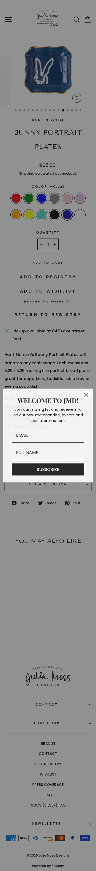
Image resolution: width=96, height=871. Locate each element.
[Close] (86, 395)
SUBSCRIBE (48, 469)
